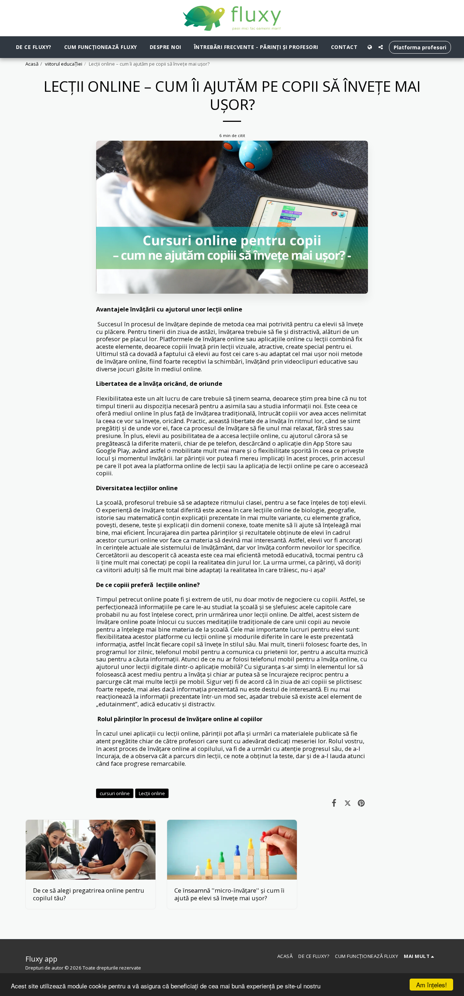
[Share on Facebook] (334, 803)
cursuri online (115, 793)
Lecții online (152, 793)
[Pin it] (361, 803)
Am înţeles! (431, 984)
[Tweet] (347, 803)
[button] (381, 47)
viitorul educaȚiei (63, 64)
